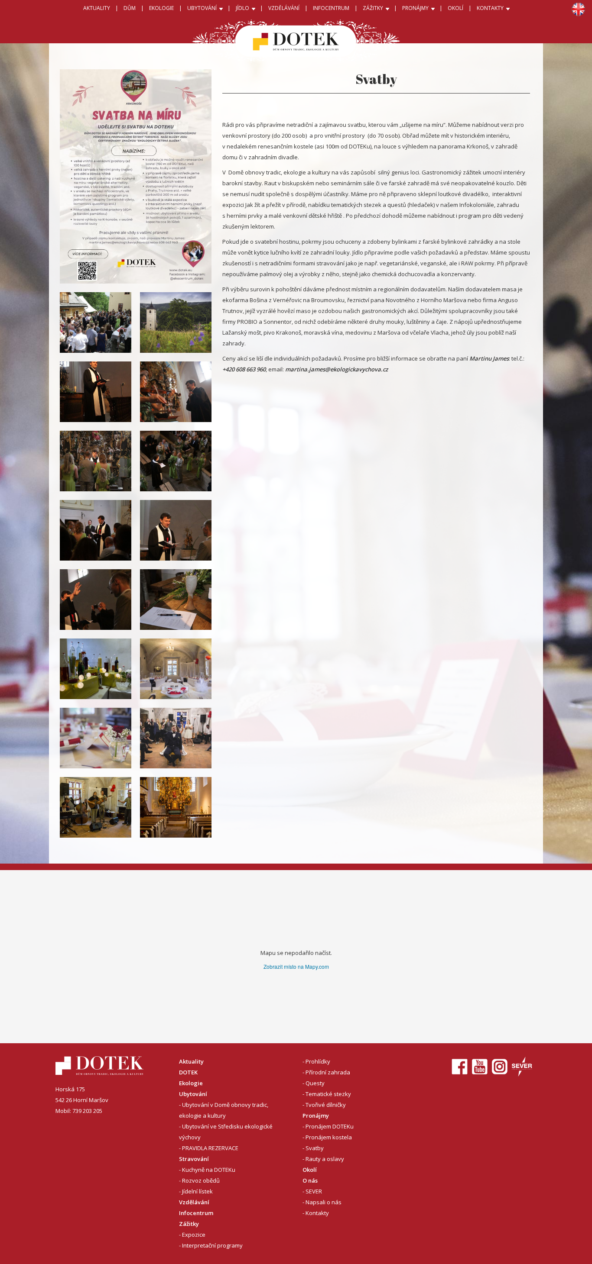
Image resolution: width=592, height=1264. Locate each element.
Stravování (194, 1159)
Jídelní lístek (197, 1191)
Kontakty (317, 1213)
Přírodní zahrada (328, 1072)
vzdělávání (283, 8)
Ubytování (193, 1094)
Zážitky (189, 1224)
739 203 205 (87, 1111)
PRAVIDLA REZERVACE (210, 1148)
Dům (130, 8)
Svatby (315, 1148)
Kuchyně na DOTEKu (208, 1170)
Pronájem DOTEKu (330, 1126)
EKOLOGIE (161, 8)
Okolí (455, 8)
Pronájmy (316, 1115)
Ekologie (191, 1083)
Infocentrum (196, 1213)
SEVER (314, 1191)
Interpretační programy (212, 1245)
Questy (315, 1083)
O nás (310, 1180)
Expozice (193, 1234)
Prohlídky (318, 1061)
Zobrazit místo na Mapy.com (296, 966)
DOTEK (188, 1072)
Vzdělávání (194, 1202)
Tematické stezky (328, 1094)
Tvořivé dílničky (326, 1105)
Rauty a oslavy (325, 1159)
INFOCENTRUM (331, 8)
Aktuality (96, 8)
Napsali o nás (324, 1202)
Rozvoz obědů (201, 1180)
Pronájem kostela (329, 1137)
